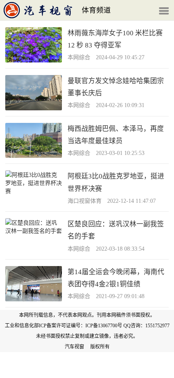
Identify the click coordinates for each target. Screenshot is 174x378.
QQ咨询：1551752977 (146, 326)
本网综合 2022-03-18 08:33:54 (106, 249)
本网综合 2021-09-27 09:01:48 (106, 296)
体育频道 (96, 10)
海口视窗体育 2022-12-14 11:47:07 (112, 201)
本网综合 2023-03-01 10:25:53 (106, 153)
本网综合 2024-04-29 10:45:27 (106, 57)
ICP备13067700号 (103, 326)
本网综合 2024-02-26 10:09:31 (106, 105)
